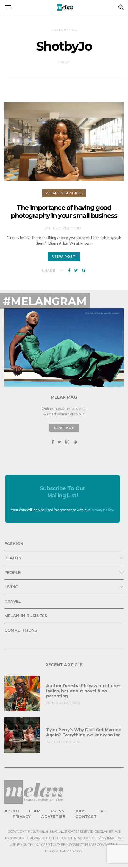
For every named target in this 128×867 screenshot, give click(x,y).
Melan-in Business (64, 193)
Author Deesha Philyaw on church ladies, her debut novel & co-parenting (83, 691)
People (12, 572)
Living (11, 586)
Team (34, 810)
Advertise (53, 816)
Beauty (12, 557)
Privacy (22, 816)
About (12, 810)
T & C (102, 810)
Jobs (80, 810)
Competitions (20, 630)
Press (57, 810)
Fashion (13, 543)
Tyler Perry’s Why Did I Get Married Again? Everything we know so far (83, 732)
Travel (12, 601)
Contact (86, 816)
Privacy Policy (101, 509)
